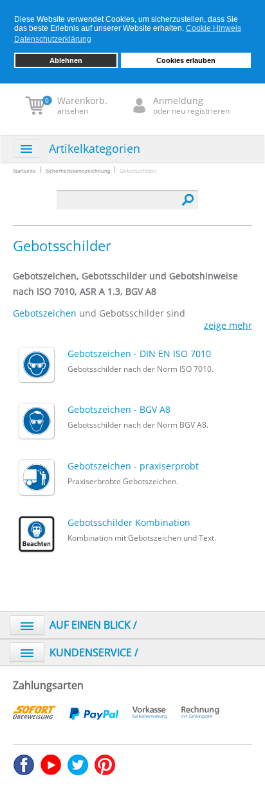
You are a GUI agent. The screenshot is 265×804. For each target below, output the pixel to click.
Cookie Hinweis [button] (213, 28)
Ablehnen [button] (66, 60)
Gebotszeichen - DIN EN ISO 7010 (139, 352)
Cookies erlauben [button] (185, 60)
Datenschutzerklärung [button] (52, 39)
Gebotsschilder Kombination (129, 521)
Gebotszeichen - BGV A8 (119, 408)
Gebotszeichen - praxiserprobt (133, 465)
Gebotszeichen (45, 313)
